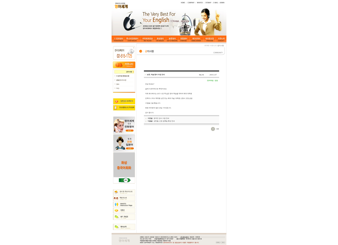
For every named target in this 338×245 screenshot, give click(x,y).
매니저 (201, 75)
